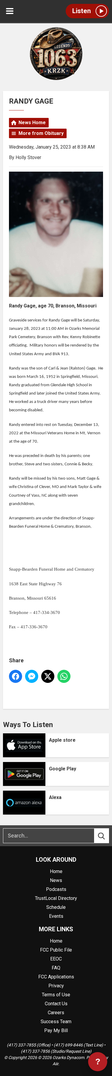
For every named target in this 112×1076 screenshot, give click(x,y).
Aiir (55, 1063)
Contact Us (56, 1003)
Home (56, 871)
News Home (32, 122)
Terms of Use (56, 995)
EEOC (56, 959)
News (56, 880)
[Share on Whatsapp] (63, 676)
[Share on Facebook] (15, 676)
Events (56, 916)
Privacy (56, 986)
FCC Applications (56, 977)
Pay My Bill (56, 1030)
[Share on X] (47, 676)
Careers (56, 1012)
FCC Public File (56, 950)
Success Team (56, 1021)
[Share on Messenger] (31, 676)
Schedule (56, 907)
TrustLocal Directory (56, 898)
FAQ (56, 968)
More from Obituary (41, 133)
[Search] (107, 835)
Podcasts (56, 889)
